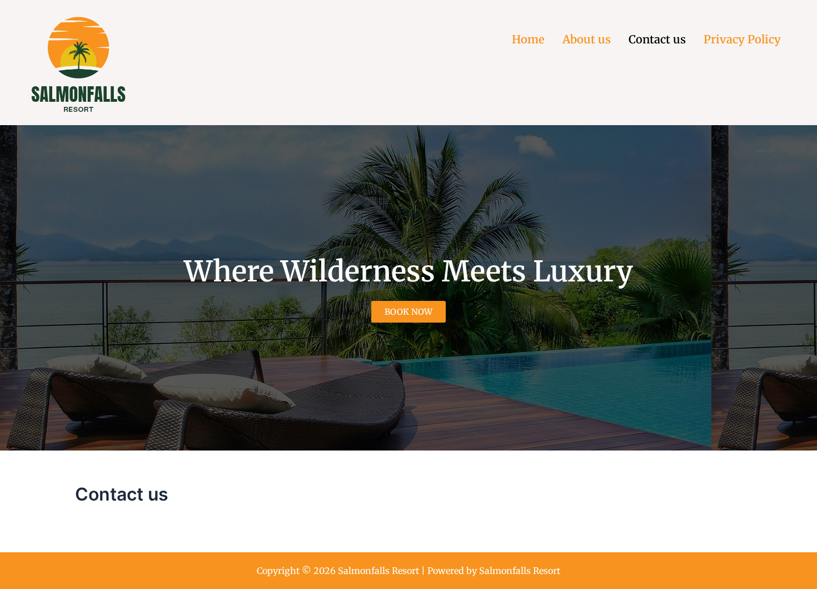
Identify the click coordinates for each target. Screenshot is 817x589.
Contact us (657, 39)
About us (586, 39)
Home (528, 39)
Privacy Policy (742, 39)
